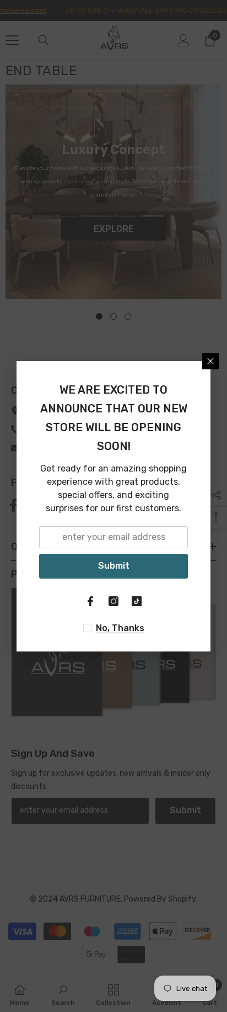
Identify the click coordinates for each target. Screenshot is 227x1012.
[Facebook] (90, 601)
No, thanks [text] (120, 628)
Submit (113, 565)
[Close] (210, 361)
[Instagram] (113, 601)
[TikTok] (136, 601)
